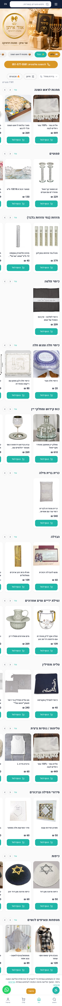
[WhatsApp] (6, 989)
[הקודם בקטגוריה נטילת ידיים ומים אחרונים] (10, 600)
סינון (28, 76)
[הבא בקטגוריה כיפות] (4, 856)
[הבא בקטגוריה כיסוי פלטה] (4, 281)
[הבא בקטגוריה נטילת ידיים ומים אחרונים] (4, 600)
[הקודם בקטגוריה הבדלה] (10, 536)
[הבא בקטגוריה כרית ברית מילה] (4, 473)
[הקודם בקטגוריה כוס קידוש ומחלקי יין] (10, 409)
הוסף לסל (44, 139)
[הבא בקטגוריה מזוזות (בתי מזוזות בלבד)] (4, 217)
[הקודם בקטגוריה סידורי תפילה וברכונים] (10, 792)
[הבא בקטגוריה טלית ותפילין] (4, 664)
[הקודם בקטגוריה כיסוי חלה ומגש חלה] (10, 345)
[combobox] (49, 77)
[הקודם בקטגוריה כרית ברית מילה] (10, 473)
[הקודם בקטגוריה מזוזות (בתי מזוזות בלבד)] (10, 217)
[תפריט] (56, 4)
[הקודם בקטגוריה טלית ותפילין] (10, 664)
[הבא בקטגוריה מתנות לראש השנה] (4, 89)
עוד (15, 89)
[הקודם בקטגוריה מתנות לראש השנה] (10, 89)
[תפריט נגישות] (56, 990)
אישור (31, 991)
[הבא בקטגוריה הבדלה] (4, 536)
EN (5, 4)
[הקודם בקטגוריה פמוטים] (10, 153)
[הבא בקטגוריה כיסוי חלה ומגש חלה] (4, 345)
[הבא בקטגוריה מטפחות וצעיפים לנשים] (4, 920)
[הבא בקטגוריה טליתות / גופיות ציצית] (4, 728)
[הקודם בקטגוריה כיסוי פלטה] (10, 281)
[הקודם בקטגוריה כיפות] (10, 856)
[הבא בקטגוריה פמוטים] (4, 153)
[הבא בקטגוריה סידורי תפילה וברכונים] (4, 792)
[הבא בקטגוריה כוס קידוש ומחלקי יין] (4, 409)
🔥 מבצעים (14, 76)
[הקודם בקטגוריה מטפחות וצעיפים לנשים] (10, 920)
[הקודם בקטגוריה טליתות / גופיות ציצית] (10, 728)
